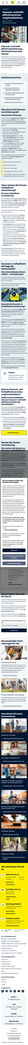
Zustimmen (14, 550)
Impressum (17, 535)
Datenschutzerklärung (10, 530)
